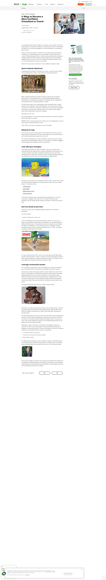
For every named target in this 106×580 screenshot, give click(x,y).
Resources (60, 4)
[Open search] (79, 1)
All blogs (23, 8)
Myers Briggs (26, 189)
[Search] (83, 8)
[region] (44, 573)
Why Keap (31, 4)
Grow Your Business (27, 32)
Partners (52, 4)
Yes (44, 373)
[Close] (81, 569)
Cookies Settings (68, 573)
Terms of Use (27, 574)
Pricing (46, 4)
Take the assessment (75, 74)
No (57, 373)
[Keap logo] (20, 4)
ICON (60, 140)
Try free (81, 4)
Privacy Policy (48, 571)
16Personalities (27, 186)
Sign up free (74, 87)
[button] (4, 573)
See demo (88, 4)
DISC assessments (27, 193)
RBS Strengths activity (28, 191)
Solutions (39, 4)
